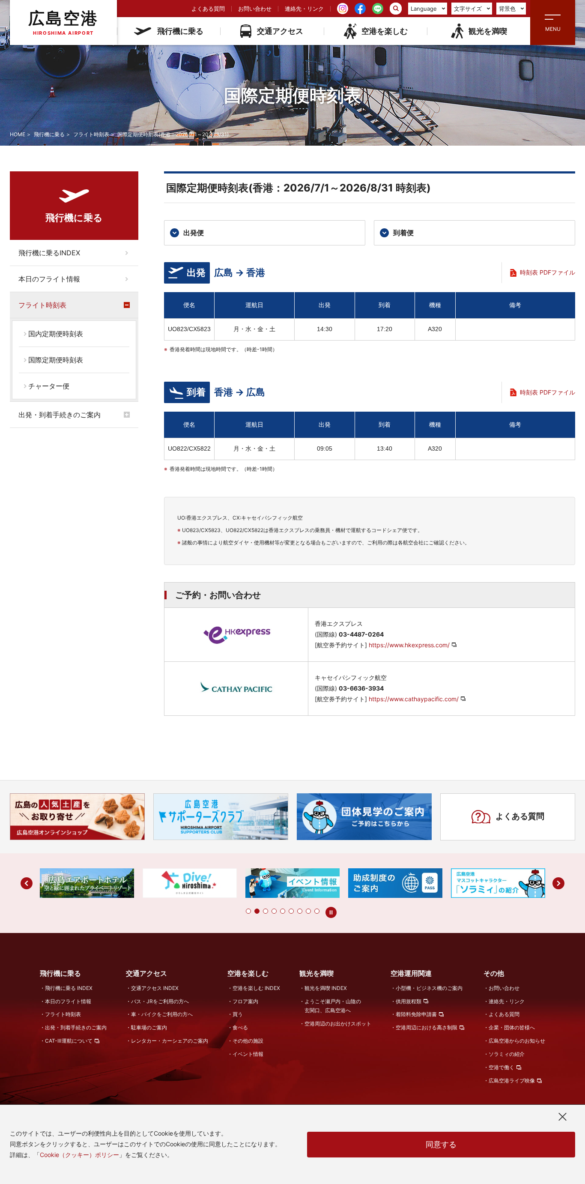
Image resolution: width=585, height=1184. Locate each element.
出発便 (193, 232)
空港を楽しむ (384, 31)
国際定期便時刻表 (55, 360)
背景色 (507, 8)
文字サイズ (468, 8)
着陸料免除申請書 (416, 1014)
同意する (441, 1144)
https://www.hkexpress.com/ (409, 645)
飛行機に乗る (180, 31)
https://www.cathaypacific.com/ (414, 699)
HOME (17, 134)
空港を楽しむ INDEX (256, 988)
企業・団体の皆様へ (512, 1027)
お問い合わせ (255, 8)
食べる (240, 1027)
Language (424, 8)
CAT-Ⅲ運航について (69, 1040)
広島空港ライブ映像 (512, 1080)
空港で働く (501, 1067)
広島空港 (63, 22)
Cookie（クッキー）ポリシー (79, 1154)
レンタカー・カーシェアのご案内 (169, 1040)
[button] (248, 911)
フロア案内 (245, 1001)
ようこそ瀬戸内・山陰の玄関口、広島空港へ (332, 1006)
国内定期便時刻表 (55, 333)
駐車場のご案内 (149, 1027)
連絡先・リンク (304, 8)
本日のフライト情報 (49, 279)
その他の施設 (248, 1040)
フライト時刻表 (91, 134)
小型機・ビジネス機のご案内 (429, 988)
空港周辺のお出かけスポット (337, 1023)
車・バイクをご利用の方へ (162, 1014)
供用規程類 (408, 1001)
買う (238, 1014)
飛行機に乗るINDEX (49, 252)
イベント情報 (248, 1054)
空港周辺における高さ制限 (426, 1027)
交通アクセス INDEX (155, 988)
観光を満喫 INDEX (325, 988)
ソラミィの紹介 (507, 1054)
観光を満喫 (488, 31)
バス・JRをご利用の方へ (160, 1001)
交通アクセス (280, 31)
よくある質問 (208, 8)
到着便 (403, 232)
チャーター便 (48, 386)
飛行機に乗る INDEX (69, 988)
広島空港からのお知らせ (517, 1040)
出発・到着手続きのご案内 (59, 414)
